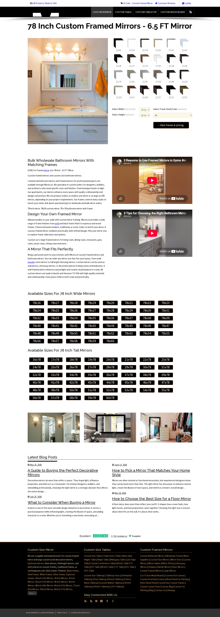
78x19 (92, 303)
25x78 (55, 367)
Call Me (187, 3)
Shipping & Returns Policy (80, 613)
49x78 (55, 390)
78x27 (92, 310)
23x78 (165, 360)
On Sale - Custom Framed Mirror (138, 3)
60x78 (110, 398)
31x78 (165, 367)
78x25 (55, 310)
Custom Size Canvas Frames (171, 582)
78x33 (55, 318)
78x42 (73, 326)
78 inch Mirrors (46, 589)
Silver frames (59, 574)
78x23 (165, 303)
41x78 (55, 382)
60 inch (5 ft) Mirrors (63, 585)
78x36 (110, 318)
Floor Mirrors (178, 566)
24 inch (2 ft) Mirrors (44, 578)
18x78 (73, 360)
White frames (46, 574)
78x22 (147, 303)
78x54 (147, 333)
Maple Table (103, 559)
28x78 (110, 367)
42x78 (73, 382)
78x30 (147, 310)
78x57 (55, 341)
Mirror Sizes (176, 559)
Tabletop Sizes (113, 575)
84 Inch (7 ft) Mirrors (63, 589)
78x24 (37, 310)
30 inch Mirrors (61, 578)
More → (32, 593)
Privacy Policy (62, 613)
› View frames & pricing (171, 125)
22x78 (147, 360)
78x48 (37, 333)
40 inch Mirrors (61, 581)
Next (105, 74)
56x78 (37, 398)
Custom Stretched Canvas (152, 579)
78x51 (92, 333)
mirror (46, 170)
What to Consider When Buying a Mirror (61, 502)
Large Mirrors (170, 570)
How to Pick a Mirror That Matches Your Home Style (151, 472)
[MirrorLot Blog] (190, 12)
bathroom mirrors (36, 563)
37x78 (129, 375)
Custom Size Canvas (174, 575)
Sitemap (171, 590)
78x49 (55, 333)
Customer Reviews (166, 3)
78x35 (92, 318)
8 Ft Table (130, 566)
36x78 (110, 375)
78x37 (129, 318)
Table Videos (122, 555)
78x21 (129, 303)
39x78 (165, 375)
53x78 (129, 390)
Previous (30, 74)
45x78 (129, 382)
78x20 (110, 303)
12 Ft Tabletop (117, 586)
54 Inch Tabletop (101, 586)
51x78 (92, 390)
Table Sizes (109, 555)
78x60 (110, 341)
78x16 (37, 303)
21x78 (129, 360)
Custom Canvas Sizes (150, 586)
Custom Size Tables (93, 555)
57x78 (55, 398)
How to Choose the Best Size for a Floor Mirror (151, 498)
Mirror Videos (154, 563)
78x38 (147, 318)
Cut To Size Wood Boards (152, 575)
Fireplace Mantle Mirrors (159, 566)
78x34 (73, 318)
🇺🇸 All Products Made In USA (43, 3)
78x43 (92, 326)
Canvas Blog (167, 586)
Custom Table (123, 11)
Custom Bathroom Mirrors (152, 555)
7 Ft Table (119, 566)
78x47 (165, 326)
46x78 (147, 382)
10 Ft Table (89, 570)
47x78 (165, 382)
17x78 (55, 360)
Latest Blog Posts (42, 457)
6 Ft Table (95, 566)
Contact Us (160, 590)
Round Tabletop (115, 579)
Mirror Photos (168, 563)
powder (31, 262)
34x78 (73, 375)
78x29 (129, 310)
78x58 (73, 341)
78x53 (129, 333)
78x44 (110, 326)
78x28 (110, 310)
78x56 (37, 341)
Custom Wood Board (173, 11)
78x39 (165, 318)
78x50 (73, 333)
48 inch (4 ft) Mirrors (44, 585)
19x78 (92, 360)
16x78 (37, 360)
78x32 (37, 318)
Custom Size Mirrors (159, 559)
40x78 (37, 382)
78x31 (165, 310)
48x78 (37, 390)
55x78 (165, 390)
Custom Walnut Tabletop (111, 582)
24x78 (37, 367)
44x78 (110, 382)
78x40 (37, 326)
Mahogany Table (117, 559)
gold (57, 223)
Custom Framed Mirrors (151, 570)
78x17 (55, 303)
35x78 (92, 375)
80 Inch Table (107, 566)
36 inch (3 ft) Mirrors (44, 581)
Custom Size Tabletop (94, 575)
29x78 (129, 367)
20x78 (110, 360)
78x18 (73, 303)
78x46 (147, 326)
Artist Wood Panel (148, 582)
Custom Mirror (102, 11)
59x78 (92, 398)
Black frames (73, 570)
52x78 (110, 390)
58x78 (73, 398)
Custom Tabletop (146, 11)
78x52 (110, 333)
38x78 (147, 375)
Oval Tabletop (100, 579)
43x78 (92, 382)
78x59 (92, 341)
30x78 (147, 367)
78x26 (73, 310)
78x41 (55, 326)
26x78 (73, 367)
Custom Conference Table (103, 563)
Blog (151, 590)
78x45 (129, 326)
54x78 (147, 390)
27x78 (92, 367)
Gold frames (33, 574)
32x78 (37, 375)
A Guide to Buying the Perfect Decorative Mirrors (63, 472)
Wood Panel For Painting (177, 579)
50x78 (73, 390)
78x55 (165, 333)
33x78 (55, 375)
